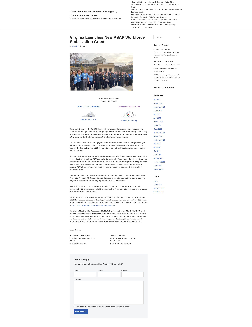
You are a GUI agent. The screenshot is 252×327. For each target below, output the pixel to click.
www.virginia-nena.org (129, 120)
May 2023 (156, 151)
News (175, 19)
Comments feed (158, 188)
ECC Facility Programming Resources (168, 9)
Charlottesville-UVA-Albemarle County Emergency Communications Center (155, 6)
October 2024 (158, 122)
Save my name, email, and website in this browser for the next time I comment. (103, 307)
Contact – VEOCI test (146, 9)
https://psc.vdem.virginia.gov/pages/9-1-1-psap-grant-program (93, 205)
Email (100, 271)
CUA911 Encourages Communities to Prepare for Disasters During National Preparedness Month (166, 77)
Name (76, 271)
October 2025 (158, 103)
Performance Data (164, 22)
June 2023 (157, 147)
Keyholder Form (165, 19)
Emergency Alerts (137, 12)
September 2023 (159, 140)
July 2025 (156, 114)
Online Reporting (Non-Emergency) (143, 22)
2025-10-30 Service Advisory (163, 61)
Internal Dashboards (138, 19)
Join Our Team (152, 19)
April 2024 (157, 125)
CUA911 (74, 46)
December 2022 (159, 162)
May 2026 (156, 100)
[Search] (180, 37)
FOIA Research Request (157, 17)
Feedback (176, 14)
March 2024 (157, 129)
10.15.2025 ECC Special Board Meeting (167, 65)
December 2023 (159, 133)
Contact (134, 9)
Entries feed (157, 184)
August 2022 (157, 165)
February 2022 (158, 169)
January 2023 (158, 158)
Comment (78, 279)
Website (124, 271)
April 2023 (157, 155)
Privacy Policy (170, 24)
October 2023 (158, 136)
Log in (155, 181)
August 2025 (157, 111)
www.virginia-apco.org (88, 119)
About (133, 2)
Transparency (147, 27)
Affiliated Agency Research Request (150, 2)
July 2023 (156, 144)
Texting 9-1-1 (135, 27)
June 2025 (157, 118)
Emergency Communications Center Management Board (151, 14)
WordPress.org (158, 192)
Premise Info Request (138, 24)
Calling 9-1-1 (169, 2)
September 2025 (159, 107)
